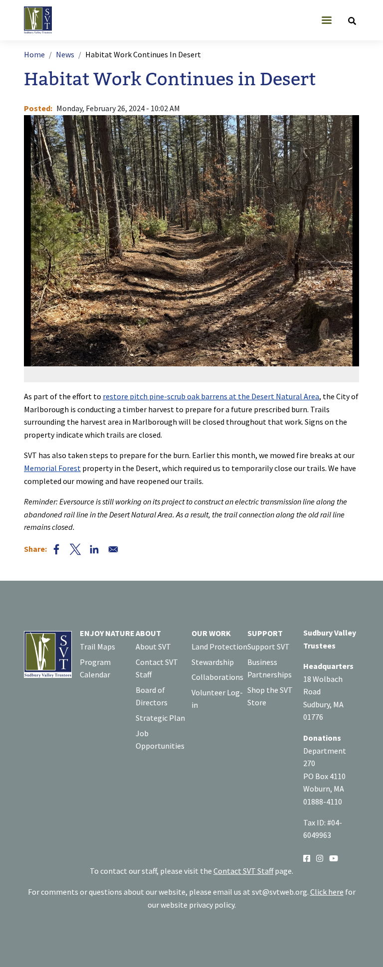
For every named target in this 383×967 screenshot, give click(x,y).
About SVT (153, 646)
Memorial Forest (52, 468)
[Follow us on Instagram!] (319, 857)
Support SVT (268, 646)
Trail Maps (97, 646)
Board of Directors (152, 696)
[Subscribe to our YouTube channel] (333, 857)
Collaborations (217, 677)
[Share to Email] (113, 549)
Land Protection (219, 646)
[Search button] (352, 20)
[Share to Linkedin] (94, 549)
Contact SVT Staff (157, 668)
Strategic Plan (160, 718)
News (65, 54)
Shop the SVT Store (270, 696)
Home (34, 54)
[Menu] (326, 21)
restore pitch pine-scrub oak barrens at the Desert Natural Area (211, 396)
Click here (327, 892)
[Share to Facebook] (56, 549)
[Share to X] (75, 549)
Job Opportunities (160, 739)
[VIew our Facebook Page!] (306, 857)
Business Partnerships (269, 668)
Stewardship (213, 662)
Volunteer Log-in (217, 698)
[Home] (42, 20)
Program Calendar (95, 668)
